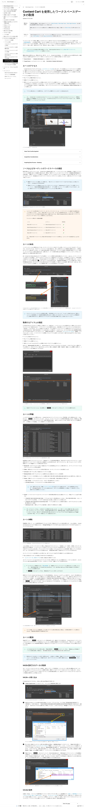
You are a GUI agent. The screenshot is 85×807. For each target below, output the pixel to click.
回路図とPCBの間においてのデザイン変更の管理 (11, 22)
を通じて (70, 793)
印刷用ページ (81, 805)
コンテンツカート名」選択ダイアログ (33, 557)
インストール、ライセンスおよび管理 (11, 67)
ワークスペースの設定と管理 (40, 7)
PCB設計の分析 (7, 27)
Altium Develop (55, 23)
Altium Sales (68, 27)
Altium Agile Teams (62, 23)
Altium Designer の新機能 (9, 7)
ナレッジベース (8, 78)
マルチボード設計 (7, 32)
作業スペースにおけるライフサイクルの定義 (11, 57)
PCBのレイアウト (7, 25)
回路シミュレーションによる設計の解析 (11, 17)
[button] (52, 151)
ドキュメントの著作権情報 (10, 74)
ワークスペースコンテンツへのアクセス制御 (11, 51)
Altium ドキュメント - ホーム (10, 76)
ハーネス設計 (6, 34)
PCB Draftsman (7, 28)
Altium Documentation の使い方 (11, 72)
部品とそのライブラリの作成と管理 (11, 36)
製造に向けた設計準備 (8, 30)
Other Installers (36, 36)
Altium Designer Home (29, 7)
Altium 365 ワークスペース (69, 49)
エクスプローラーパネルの (68, 331)
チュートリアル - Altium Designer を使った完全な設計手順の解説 (10, 10)
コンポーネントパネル (52, 795)
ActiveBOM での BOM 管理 (9, 20)
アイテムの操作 (8, 42)
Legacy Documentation (47, 36)
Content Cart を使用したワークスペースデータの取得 (11, 61)
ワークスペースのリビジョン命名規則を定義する (11, 54)
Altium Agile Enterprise (71, 23)
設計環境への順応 (7, 13)
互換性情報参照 (27, 42)
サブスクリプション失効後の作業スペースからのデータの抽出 (11, 64)
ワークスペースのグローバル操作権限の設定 (11, 48)
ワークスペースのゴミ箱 (48, 486)
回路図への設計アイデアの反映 (10, 14)
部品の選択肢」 (46, 565)
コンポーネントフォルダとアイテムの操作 (11, 44)
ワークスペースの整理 (9, 40)
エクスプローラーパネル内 (47, 68)
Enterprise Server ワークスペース (34, 51)
